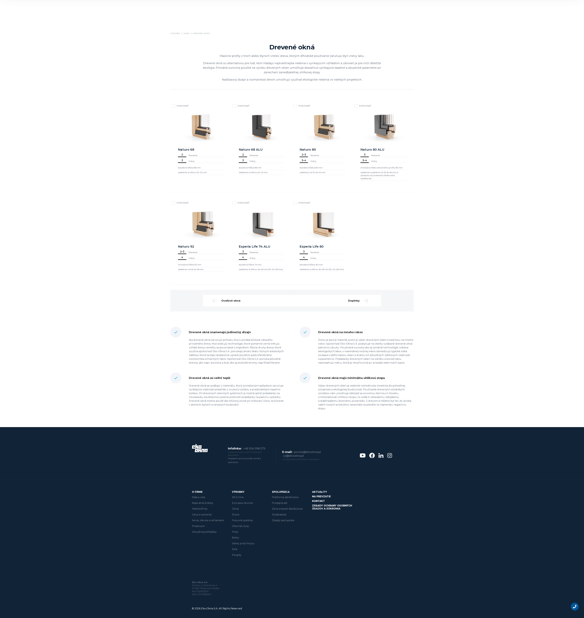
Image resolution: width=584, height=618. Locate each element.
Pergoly (237, 555)
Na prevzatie (321, 496)
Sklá (234, 549)
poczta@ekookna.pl (307, 452)
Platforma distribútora (285, 497)
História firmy (199, 508)
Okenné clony (240, 526)
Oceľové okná (230, 300)
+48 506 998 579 (254, 448)
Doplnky (354, 300)
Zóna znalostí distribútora (287, 508)
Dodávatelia (279, 514)
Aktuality (319, 491)
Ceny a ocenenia (202, 514)
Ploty (235, 531)
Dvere (235, 514)
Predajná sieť (279, 503)
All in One (237, 497)
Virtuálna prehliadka (204, 531)
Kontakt (318, 501)
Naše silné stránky (202, 503)
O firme (197, 491)
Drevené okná (201, 33)
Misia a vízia (198, 497)
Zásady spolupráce (283, 520)
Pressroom (198, 526)
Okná (186, 33)
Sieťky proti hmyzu (243, 543)
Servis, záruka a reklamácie (208, 520)
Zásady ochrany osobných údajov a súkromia (332, 507)
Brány (235, 537)
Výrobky (175, 33)
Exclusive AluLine (242, 503)
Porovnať (182, 106)
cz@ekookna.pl (293, 455)
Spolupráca (281, 491)
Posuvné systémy (242, 520)
